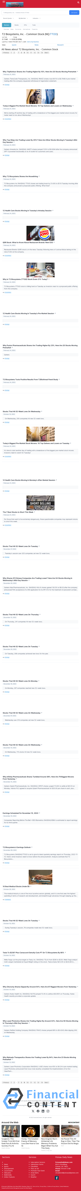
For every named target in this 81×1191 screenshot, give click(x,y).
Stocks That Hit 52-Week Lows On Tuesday (21, 546)
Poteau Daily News (14, 1186)
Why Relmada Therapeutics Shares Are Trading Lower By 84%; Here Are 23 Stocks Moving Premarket (39, 1058)
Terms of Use (36, 1186)
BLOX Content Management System (15, 1188)
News (12, 29)
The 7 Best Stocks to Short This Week (19, 512)
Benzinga (7, 84)
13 (38, 53)
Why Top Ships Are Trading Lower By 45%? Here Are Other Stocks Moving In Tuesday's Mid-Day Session (40, 141)
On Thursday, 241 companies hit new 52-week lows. (23, 622)
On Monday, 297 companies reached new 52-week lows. (25, 688)
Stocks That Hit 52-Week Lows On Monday (21, 681)
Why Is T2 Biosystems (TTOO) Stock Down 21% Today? (26, 279)
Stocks (17, 25)
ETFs (25, 25)
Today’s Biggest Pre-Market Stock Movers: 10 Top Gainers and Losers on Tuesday (37, 443)
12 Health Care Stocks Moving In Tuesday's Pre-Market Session (29, 313)
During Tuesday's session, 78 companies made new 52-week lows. (28, 928)
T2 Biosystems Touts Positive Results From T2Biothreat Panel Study (31, 379)
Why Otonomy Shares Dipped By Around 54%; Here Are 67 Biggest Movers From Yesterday (40, 987)
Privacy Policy (46, 1105)
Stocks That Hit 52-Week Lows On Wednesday (22, 411)
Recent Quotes (7, 18)
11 (31, 53)
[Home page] (14, 4)
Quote (14, 45)
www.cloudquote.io (55, 1101)
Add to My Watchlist (33, 42)
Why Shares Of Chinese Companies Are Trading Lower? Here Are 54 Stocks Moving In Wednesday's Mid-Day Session (37, 579)
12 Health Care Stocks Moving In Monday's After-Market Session (30, 480)
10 (27, 53)
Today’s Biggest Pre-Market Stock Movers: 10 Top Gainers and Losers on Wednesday (38, 106)
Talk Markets (8, 899)
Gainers (7, 355)
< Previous (6, 53)
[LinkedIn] (43, 1111)
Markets (6, 25)
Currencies (18, 29)
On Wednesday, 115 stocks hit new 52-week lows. (22, 752)
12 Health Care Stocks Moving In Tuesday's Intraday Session (28, 211)
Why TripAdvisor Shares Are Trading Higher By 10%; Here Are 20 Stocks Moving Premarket (40, 72)
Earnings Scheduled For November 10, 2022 (21, 813)
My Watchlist (22, 18)
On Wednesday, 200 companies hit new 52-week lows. (24, 418)
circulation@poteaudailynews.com (67, 1173)
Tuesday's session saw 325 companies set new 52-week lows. (27, 553)
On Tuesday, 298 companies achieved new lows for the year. (26, 654)
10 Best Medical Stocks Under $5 (17, 886)
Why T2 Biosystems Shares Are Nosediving (21, 176)
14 (42, 53)
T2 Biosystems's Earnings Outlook (17, 847)
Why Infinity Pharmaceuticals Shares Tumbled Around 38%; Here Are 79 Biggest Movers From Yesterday (38, 778)
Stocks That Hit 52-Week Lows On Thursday (22, 614)
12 (34, 53)
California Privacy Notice (53, 1186)
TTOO (53, 34)
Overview (6, 29)
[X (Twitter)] (33, 1111)
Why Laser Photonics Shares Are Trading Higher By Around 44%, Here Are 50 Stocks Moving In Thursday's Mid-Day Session (40, 1022)
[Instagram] (48, 1111)
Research (60, 45)
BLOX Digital (29, 1188)
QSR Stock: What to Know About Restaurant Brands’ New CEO (29, 242)
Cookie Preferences (64, 1186)
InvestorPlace (8, 119)
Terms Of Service (59, 1105)
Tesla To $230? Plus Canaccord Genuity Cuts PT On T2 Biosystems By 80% (34, 953)
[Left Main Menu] (4, 1)
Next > (47, 53)
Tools (34, 25)
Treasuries (34, 29)
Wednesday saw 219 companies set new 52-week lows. (24, 720)
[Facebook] (38, 1111)
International (26, 29)
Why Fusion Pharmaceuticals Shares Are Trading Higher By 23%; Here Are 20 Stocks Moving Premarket (40, 346)
